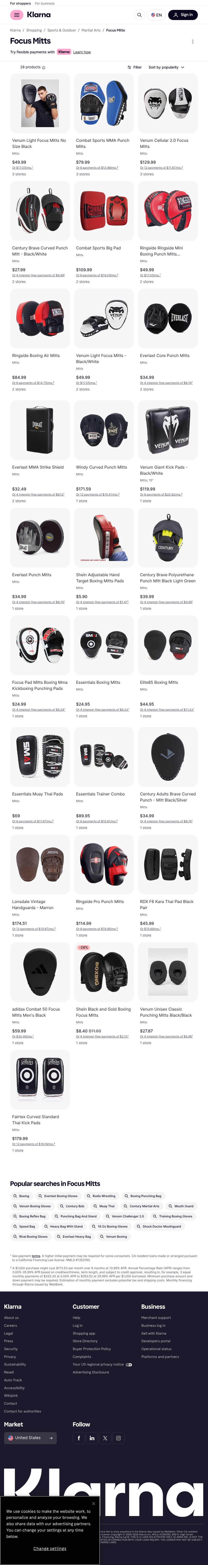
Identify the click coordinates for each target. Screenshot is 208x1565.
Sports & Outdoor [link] (61, 30)
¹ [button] (22, 167)
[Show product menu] (193, 42)
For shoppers (20, 4)
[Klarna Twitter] (105, 1438)
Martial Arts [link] (91, 30)
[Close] (93, 1503)
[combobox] (166, 67)
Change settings (49, 1548)
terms (36, 1256)
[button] (156, 15)
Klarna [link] (15, 30)
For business (45, 4)
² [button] (97, 167)
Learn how (82, 52)
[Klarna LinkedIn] (92, 1438)
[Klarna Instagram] (118, 1438)
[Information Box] (43, 68)
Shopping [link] (34, 30)
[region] (50, 1530)
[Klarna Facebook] (79, 1438)
